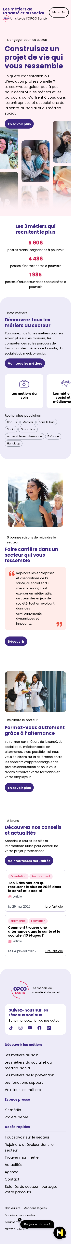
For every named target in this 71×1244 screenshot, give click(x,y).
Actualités (13, 1164)
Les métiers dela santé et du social (23, 11)
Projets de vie (16, 1117)
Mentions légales (35, 1208)
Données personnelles (20, 1215)
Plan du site (13, 1208)
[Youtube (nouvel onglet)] (30, 1029)
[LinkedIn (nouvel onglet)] (49, 1029)
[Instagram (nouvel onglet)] (20, 1029)
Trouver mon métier (22, 1157)
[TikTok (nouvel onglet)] (11, 1029)
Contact (12, 1179)
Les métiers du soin (21, 1055)
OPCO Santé (37, 18)
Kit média (13, 1109)
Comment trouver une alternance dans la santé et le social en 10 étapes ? (34, 931)
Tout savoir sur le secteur (27, 1137)
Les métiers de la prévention (29, 1075)
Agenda (12, 1171)
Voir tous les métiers (23, 1089)
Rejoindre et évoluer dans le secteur (29, 1147)
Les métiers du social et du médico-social (28, 1065)
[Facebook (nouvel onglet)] (39, 1029)
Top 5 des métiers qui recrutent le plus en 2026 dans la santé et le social (34, 887)
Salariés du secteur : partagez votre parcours (31, 1189)
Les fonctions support (24, 1082)
